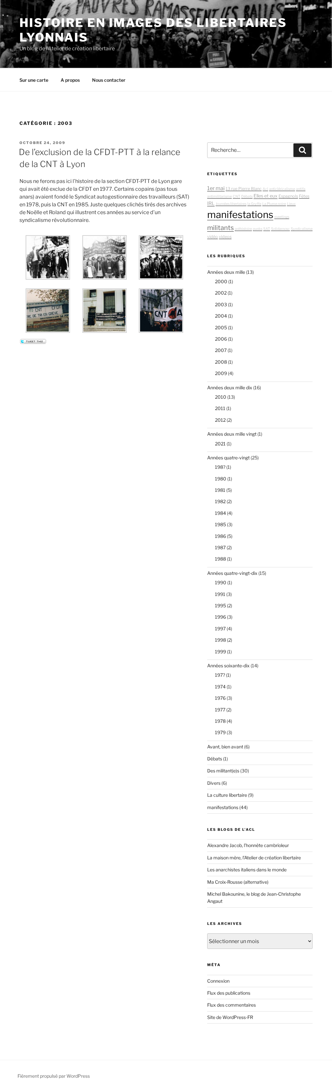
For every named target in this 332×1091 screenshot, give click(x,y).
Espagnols (288, 196)
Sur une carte (33, 80)
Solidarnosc (280, 229)
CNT (236, 196)
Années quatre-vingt (228, 457)
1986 (220, 536)
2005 (221, 327)
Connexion (218, 981)
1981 (220, 490)
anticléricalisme (282, 189)
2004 (221, 316)
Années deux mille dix (229, 387)
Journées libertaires (231, 204)
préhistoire (243, 229)
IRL (211, 203)
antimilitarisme (219, 196)
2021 (220, 443)
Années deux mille (226, 272)
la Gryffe (254, 204)
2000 (221, 281)
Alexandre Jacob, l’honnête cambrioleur (248, 845)
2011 (220, 408)
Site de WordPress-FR (230, 1017)
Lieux (291, 204)
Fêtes (304, 196)
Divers (213, 783)
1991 (220, 594)
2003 (221, 304)
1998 (220, 640)
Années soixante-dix (228, 665)
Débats (247, 196)
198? (220, 467)
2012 (220, 420)
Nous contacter (108, 80)
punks (257, 229)
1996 (220, 617)
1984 (220, 513)
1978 (220, 721)
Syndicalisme (302, 229)
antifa (300, 189)
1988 (220, 559)
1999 (220, 651)
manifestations (240, 214)
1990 (220, 582)
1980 (220, 478)
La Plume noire (274, 204)
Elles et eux (266, 196)
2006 (221, 339)
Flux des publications (228, 993)
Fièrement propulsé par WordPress (54, 1076)
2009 (221, 373)
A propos (70, 80)
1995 (220, 605)
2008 (221, 362)
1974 (220, 686)
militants (220, 228)
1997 (220, 628)
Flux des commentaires (231, 1005)
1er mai (216, 188)
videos (225, 236)
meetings (281, 217)
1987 (220, 547)
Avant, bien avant (225, 746)
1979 (220, 732)
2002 (221, 293)
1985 (220, 524)
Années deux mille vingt (231, 434)
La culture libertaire (227, 795)
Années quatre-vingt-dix (232, 573)
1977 (220, 709)
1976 (220, 698)
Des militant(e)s (223, 770)
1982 (220, 501)
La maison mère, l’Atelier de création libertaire (254, 857)
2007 (221, 350)
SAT (266, 229)
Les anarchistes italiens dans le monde (247, 869)
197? (220, 675)
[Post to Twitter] (32, 342)
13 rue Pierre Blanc (244, 188)
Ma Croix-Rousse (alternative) (237, 882)
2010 (220, 397)
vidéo (212, 236)
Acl (265, 189)
